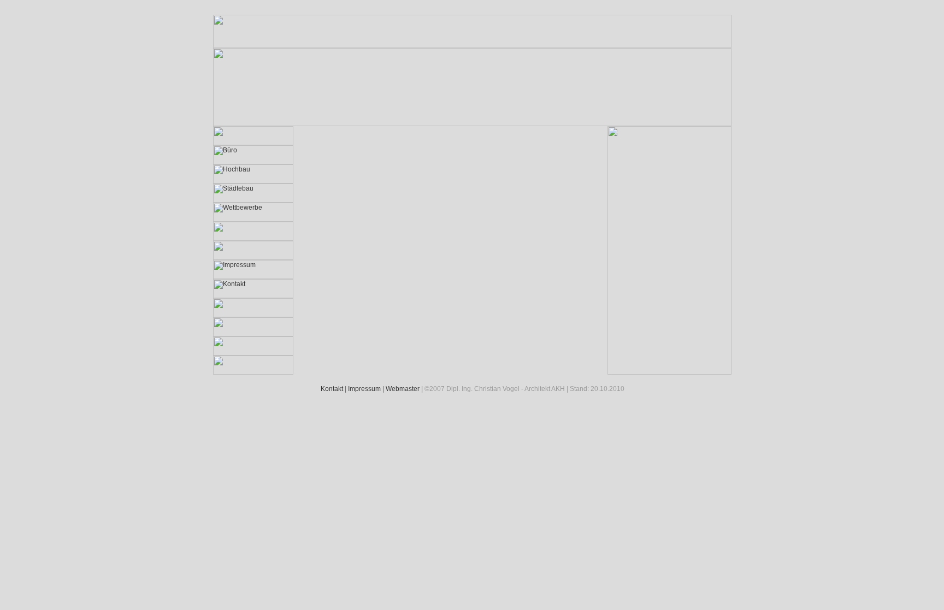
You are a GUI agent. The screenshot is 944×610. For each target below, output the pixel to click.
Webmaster (403, 389)
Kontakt (332, 389)
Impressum (364, 389)
